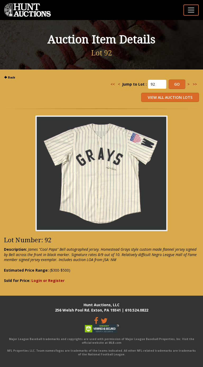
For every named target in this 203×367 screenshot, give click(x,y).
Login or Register (47, 280)
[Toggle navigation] (191, 10)
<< (112, 84)
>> (195, 84)
